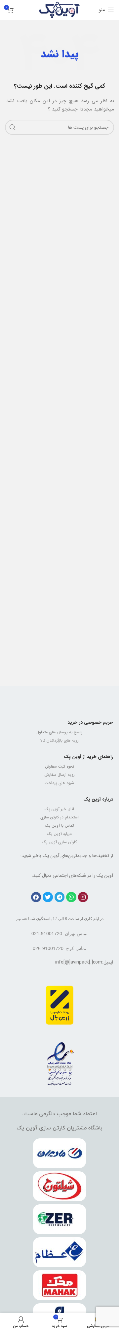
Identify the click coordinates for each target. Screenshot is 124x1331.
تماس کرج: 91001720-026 (59, 948)
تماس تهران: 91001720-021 (59, 933)
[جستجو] (12, 127)
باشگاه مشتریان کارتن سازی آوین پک (59, 1128)
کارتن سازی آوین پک (59, 842)
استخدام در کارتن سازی (59, 817)
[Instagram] (83, 897)
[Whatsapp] (71, 897)
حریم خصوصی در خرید (90, 722)
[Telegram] (60, 897)
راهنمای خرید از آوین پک (88, 756)
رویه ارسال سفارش (59, 775)
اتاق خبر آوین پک (59, 809)
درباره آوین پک (98, 799)
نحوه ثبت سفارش (59, 766)
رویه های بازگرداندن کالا (59, 740)
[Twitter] (48, 897)
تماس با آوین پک (59, 825)
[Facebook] (36, 897)
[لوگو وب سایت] (59, 9)
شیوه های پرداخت (59, 783)
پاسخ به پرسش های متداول (59, 732)
